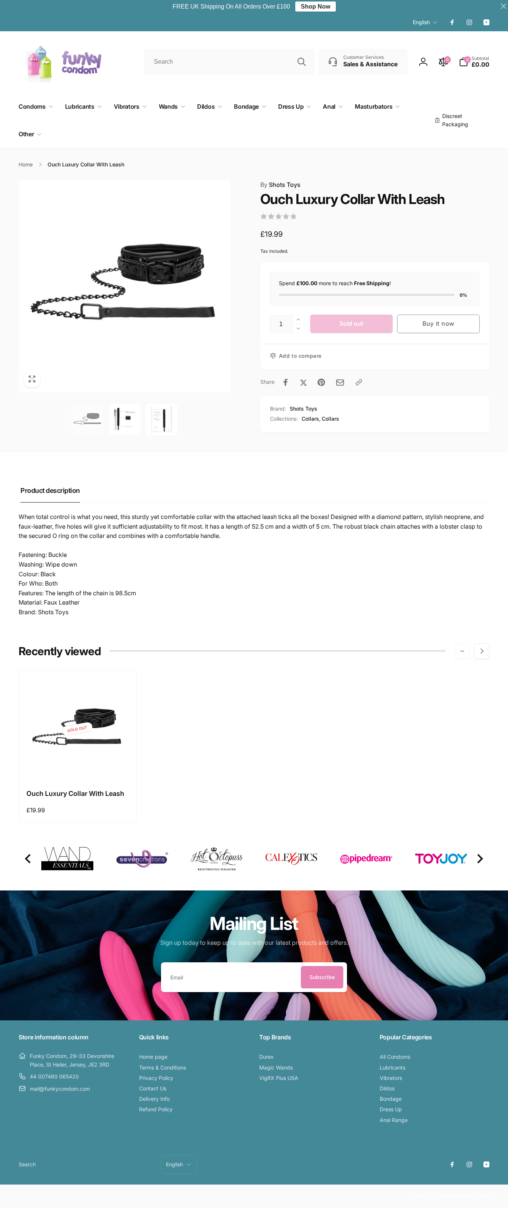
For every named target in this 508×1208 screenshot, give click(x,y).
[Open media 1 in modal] (125, 286)
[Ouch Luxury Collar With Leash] (78, 766)
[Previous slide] (28, 859)
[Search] (301, 61)
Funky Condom (439, 1196)
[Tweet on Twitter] (303, 382)
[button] (474, 61)
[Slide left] (462, 651)
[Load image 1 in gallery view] (88, 420)
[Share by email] (340, 382)
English (421, 22)
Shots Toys (280, 184)
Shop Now (315, 6)
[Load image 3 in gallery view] (162, 420)
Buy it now (438, 323)
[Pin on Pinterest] (321, 382)
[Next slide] (480, 859)
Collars (330, 418)
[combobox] (229, 62)
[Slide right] (481, 651)
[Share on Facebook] (285, 382)
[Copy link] (359, 382)
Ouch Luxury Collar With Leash (75, 793)
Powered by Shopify (471, 1196)
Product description (50, 490)
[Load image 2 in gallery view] (125, 420)
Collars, (311, 418)
